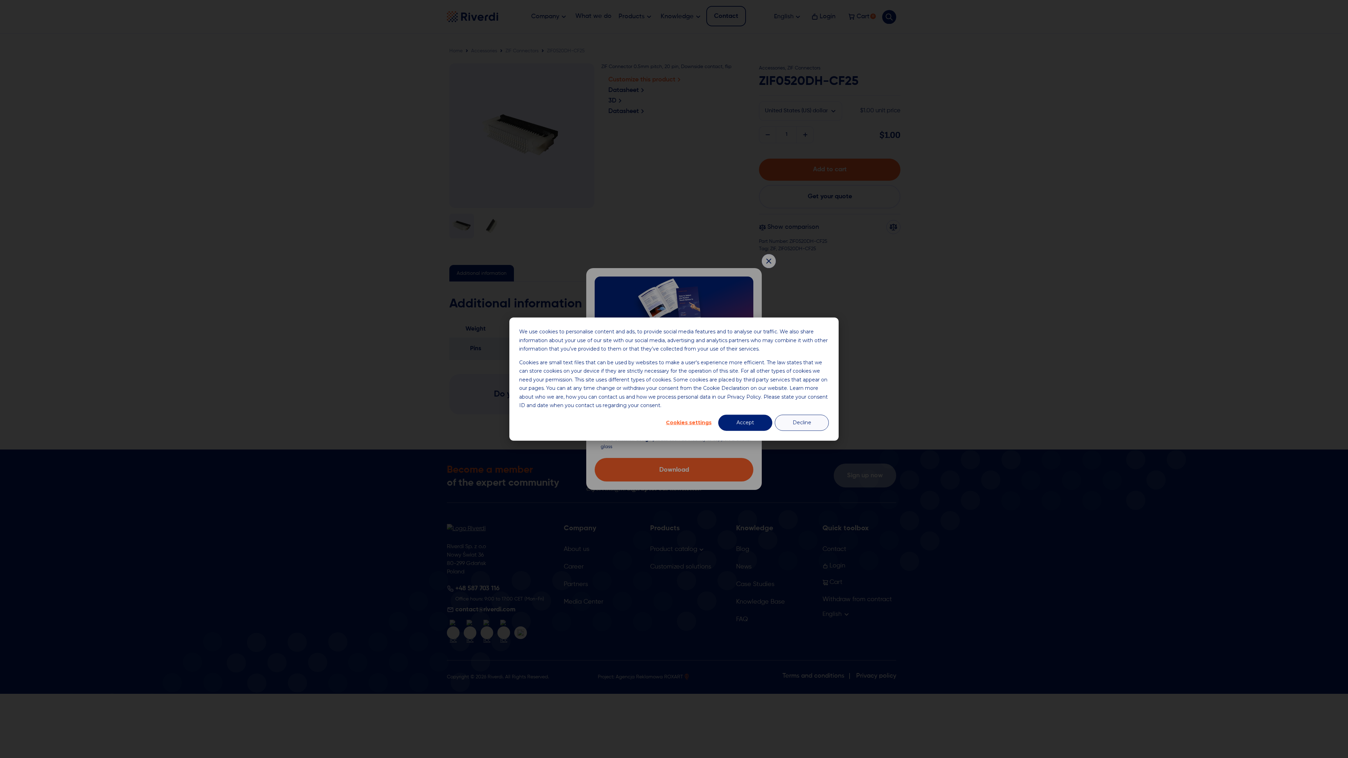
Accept (745, 422)
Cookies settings (689, 422)
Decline (802, 422)
